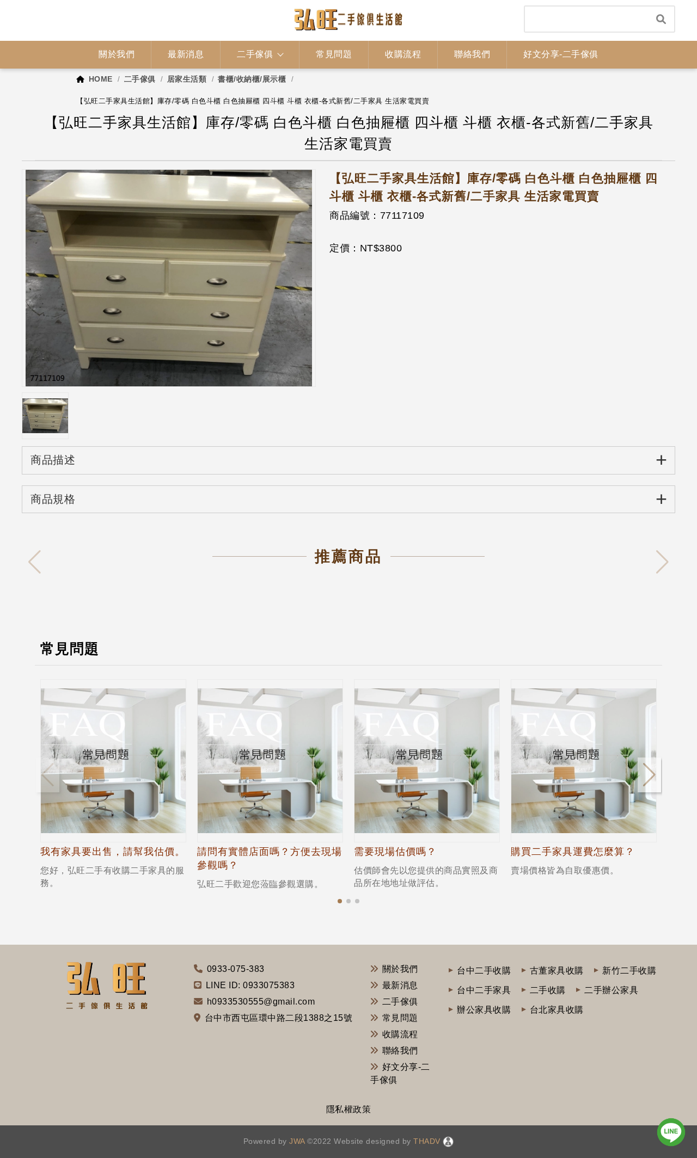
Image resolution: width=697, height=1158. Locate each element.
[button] (340, 901)
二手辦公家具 (611, 990)
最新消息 (400, 985)
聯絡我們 (400, 1050)
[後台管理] (448, 1141)
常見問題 (400, 1018)
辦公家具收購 (484, 1009)
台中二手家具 (484, 990)
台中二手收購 (484, 970)
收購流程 (400, 1034)
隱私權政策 (348, 1109)
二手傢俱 (400, 1001)
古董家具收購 (557, 970)
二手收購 (548, 990)
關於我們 (400, 969)
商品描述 (348, 459)
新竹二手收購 (629, 970)
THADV (427, 1141)
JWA (296, 1141)
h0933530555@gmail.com (261, 1001)
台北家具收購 (557, 1009)
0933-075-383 (236, 969)
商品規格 (348, 499)
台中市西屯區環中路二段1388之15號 (279, 1018)
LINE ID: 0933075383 (250, 985)
